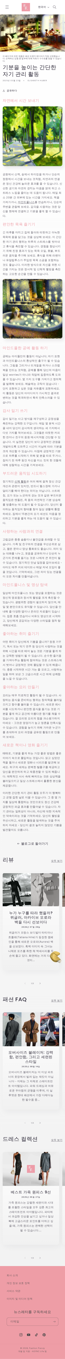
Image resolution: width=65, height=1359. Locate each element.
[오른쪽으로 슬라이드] (40, 983)
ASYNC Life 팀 (39, 1351)
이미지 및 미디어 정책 (19, 1298)
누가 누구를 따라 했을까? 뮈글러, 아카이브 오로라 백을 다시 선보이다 (31, 917)
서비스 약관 (13, 1290)
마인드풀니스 (26, 202)
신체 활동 (20, 481)
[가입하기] (54, 1322)
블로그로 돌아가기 (34, 844)
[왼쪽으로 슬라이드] (25, 983)
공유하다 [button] (12, 90)
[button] (7, 7)
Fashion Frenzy (37, 1348)
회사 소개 (12, 1275)
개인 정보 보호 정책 (18, 1283)
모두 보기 (56, 860)
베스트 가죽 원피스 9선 (31, 1192)
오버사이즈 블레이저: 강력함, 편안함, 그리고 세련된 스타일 (30, 1057)
